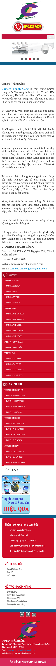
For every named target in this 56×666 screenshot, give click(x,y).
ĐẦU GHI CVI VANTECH (14, 457)
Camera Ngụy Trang (13, 342)
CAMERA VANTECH (13, 303)
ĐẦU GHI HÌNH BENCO (14, 412)
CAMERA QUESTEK (13, 286)
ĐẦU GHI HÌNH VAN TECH (15, 395)
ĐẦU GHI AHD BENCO (14, 440)
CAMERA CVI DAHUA (13, 358)
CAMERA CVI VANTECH (14, 375)
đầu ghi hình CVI (11, 446)
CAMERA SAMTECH (13, 297)
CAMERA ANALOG (11, 281)
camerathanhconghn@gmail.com (28, 268)
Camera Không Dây (13, 348)
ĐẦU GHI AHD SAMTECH (15, 429)
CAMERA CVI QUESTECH (15, 370)
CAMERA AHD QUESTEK (15, 331)
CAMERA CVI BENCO (13, 364)
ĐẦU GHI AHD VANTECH (15, 423)
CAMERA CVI (9, 353)
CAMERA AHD (10, 309)
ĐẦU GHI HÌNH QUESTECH (15, 407)
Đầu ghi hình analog (13, 390)
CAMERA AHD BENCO (14, 336)
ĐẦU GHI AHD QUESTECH (15, 435)
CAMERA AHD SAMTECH (15, 319)
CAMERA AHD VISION (14, 325)
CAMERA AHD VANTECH (15, 314)
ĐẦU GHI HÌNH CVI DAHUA (15, 462)
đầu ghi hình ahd (12, 418)
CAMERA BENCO (12, 291)
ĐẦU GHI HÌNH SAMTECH (15, 401)
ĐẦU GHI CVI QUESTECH (15, 451)
